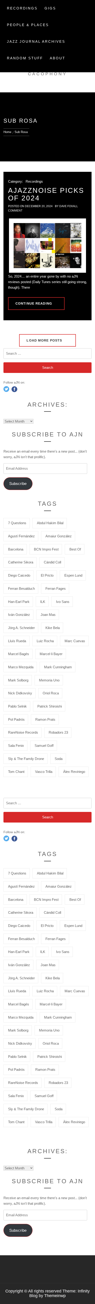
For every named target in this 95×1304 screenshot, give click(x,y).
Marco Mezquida (20, 667)
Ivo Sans (62, 602)
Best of (75, 549)
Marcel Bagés (18, 654)
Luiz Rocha (45, 641)
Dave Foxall (68, 206)
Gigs (50, 8)
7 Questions (17, 523)
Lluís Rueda (17, 641)
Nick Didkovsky (20, 693)
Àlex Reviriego (74, 772)
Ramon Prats (45, 719)
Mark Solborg (18, 680)
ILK (42, 602)
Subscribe (18, 483)
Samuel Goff (44, 745)
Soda (58, 759)
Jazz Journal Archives (36, 41)
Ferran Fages (55, 588)
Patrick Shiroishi (49, 706)
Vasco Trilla (43, 772)
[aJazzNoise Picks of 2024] (47, 246)
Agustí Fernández (21, 536)
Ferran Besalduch (21, 588)
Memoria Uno (49, 680)
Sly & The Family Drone (26, 759)
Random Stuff (25, 58)
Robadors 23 (58, 732)
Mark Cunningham (58, 667)
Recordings (22, 8)
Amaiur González (58, 536)
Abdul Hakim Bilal (50, 523)
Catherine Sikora (20, 562)
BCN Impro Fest (46, 549)
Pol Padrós (16, 719)
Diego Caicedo (19, 575)
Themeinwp (55, 1295)
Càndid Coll (52, 562)
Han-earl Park (19, 602)
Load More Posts (45, 340)
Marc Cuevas (75, 641)
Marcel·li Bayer (51, 654)
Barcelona (15, 549)
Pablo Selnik (17, 706)
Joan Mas (48, 615)
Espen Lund (73, 575)
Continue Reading (33, 303)
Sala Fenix (16, 745)
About (57, 58)
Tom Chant (16, 772)
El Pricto (47, 575)
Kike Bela (52, 628)
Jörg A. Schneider (21, 628)
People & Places (28, 25)
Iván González (19, 615)
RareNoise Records (23, 732)
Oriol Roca (51, 693)
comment (15, 210)
